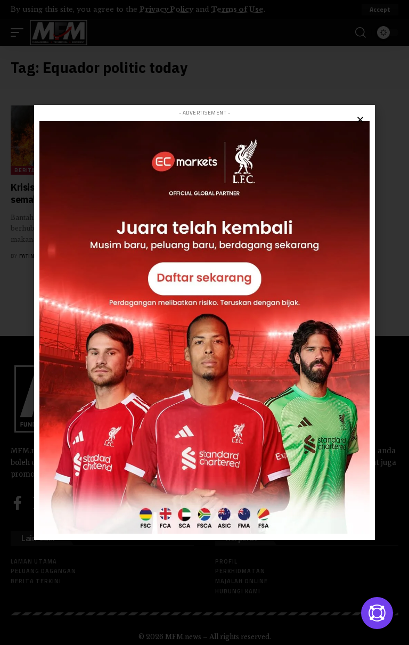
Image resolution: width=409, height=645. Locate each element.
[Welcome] (377, 613)
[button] (360, 120)
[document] (204, 322)
